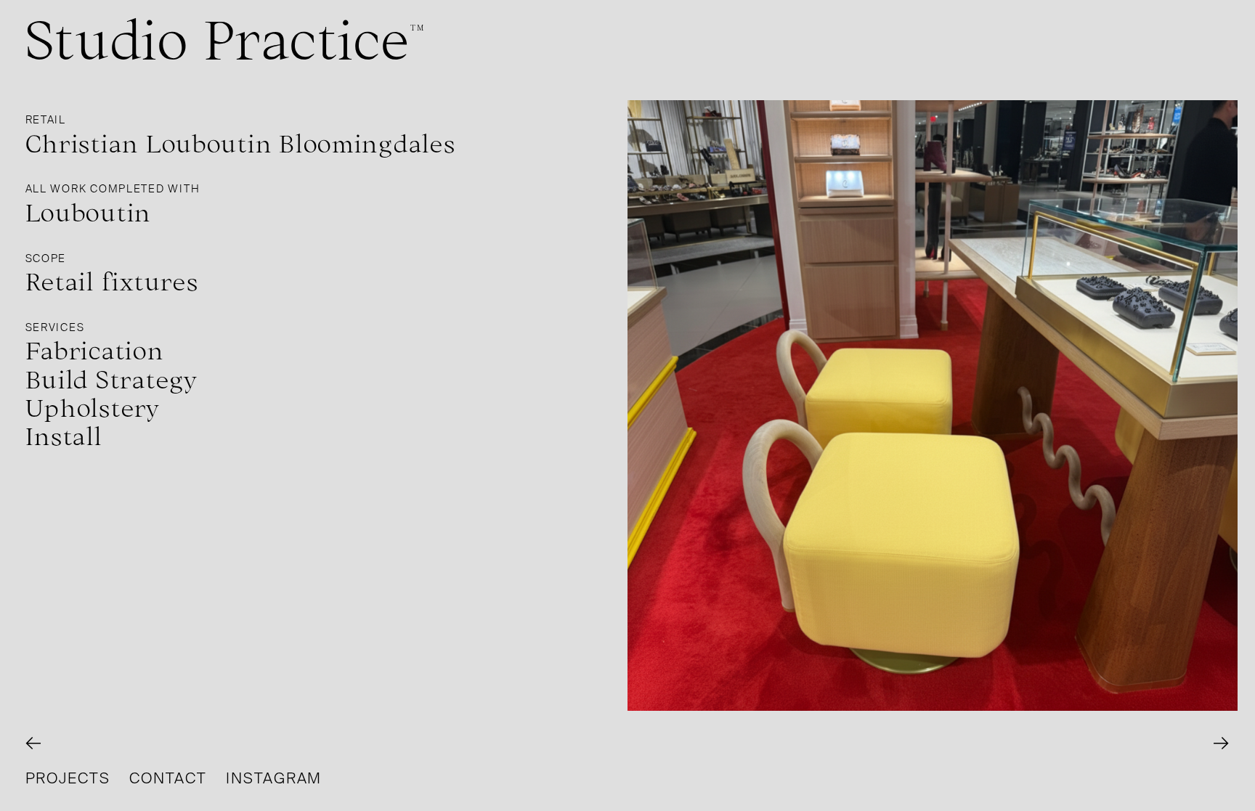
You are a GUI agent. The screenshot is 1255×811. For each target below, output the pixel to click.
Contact (167, 778)
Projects (67, 778)
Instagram (274, 778)
